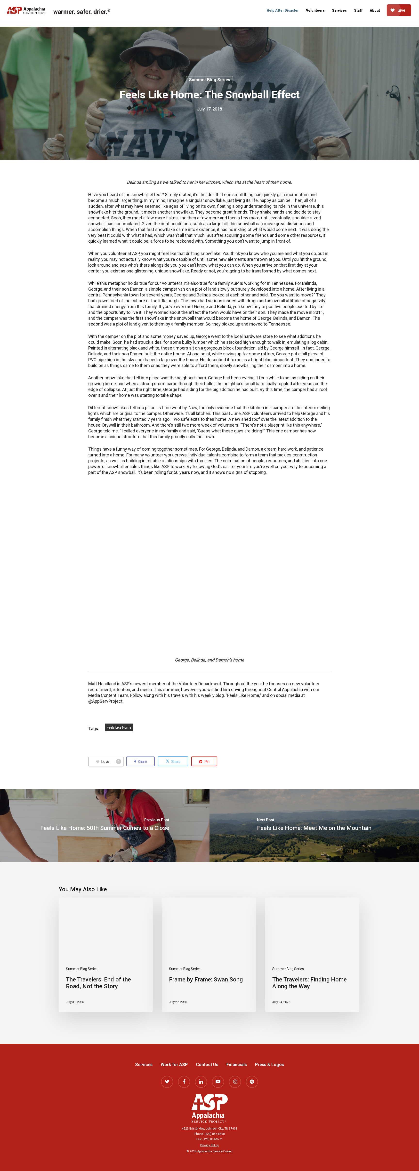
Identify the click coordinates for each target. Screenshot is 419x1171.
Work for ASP (174, 1064)
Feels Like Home (119, 727)
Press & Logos (269, 1064)
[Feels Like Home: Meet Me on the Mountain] (314, 825)
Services (144, 1064)
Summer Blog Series (209, 79)
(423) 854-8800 (214, 1134)
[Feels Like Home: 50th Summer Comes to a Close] (105, 825)
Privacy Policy (209, 1145)
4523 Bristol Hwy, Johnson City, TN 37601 (209, 1128)
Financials (236, 1064)
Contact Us (207, 1064)
